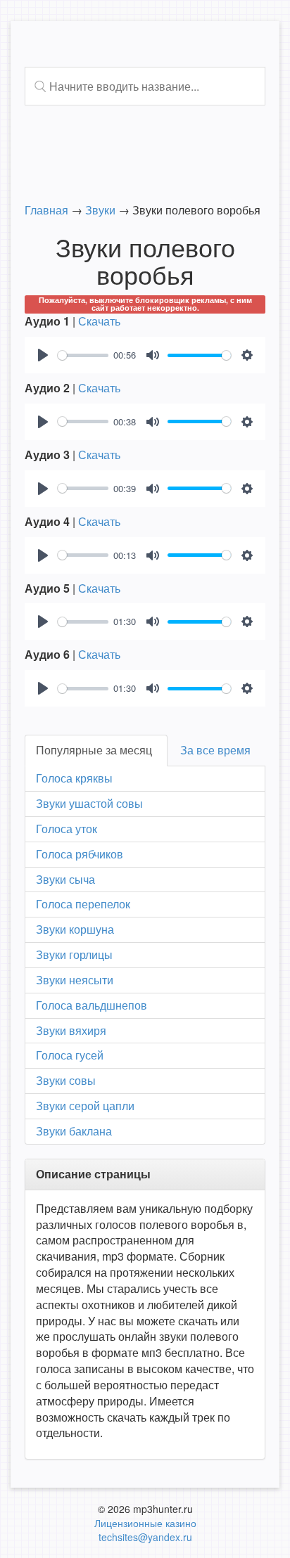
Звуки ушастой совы (89, 803)
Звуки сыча (65, 879)
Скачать (99, 321)
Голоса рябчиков (79, 854)
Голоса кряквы (74, 778)
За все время (215, 750)
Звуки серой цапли (85, 1105)
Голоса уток (66, 828)
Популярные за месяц (94, 750)
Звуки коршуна (75, 929)
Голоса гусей (69, 1055)
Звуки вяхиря (71, 1030)
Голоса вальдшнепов (91, 1005)
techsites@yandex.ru (145, 1537)
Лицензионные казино (145, 1523)
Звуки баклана (74, 1131)
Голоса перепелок (83, 904)
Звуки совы (66, 1080)
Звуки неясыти (74, 980)
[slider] (83, 355)
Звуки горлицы (74, 954)
